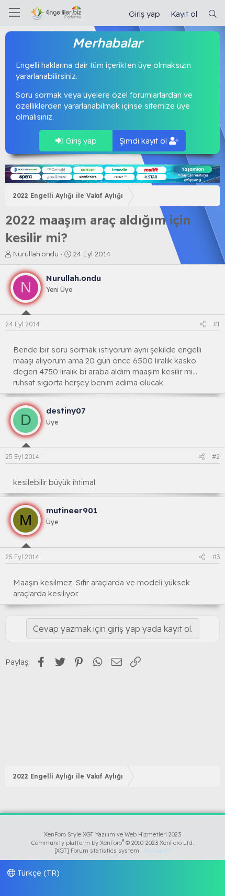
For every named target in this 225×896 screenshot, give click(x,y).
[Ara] (213, 13)
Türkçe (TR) (37, 873)
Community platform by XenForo (112, 842)
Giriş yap (80, 141)
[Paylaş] (202, 325)
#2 (216, 457)
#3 (216, 557)
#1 (216, 324)
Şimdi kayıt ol (144, 141)
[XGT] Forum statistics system (112, 850)
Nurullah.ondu (36, 254)
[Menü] (14, 13)
